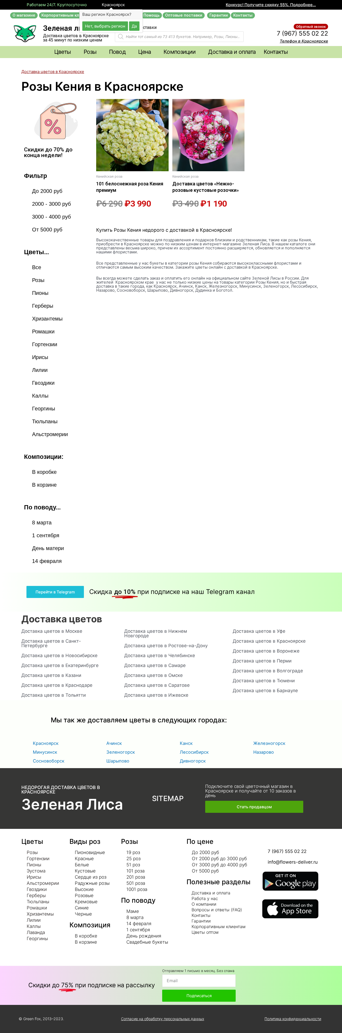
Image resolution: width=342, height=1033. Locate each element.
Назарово (263, 752)
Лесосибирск (194, 752)
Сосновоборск (48, 761)
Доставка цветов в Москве (51, 631)
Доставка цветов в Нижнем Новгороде (155, 633)
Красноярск (113, 5)
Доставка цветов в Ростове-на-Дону (166, 645)
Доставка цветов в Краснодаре (56, 685)
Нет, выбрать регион (105, 25)
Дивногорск (193, 761)
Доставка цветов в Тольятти (53, 695)
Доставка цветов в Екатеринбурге (60, 665)
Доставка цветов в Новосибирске (59, 655)
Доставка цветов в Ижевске (156, 695)
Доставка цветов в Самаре (155, 665)
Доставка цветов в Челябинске (159, 655)
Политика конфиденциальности (293, 1018)
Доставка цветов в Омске (153, 675)
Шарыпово (117, 761)
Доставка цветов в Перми (262, 661)
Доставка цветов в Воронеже (266, 651)
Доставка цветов (61, 618)
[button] (24, 15)
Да (134, 25)
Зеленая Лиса (72, 804)
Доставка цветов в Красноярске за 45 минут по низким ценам (76, 38)
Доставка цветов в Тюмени (264, 680)
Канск (186, 743)
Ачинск (114, 743)
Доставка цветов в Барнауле (265, 690)
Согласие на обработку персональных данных (162, 1018)
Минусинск (45, 752)
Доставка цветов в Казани (51, 675)
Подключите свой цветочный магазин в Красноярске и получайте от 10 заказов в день (250, 791)
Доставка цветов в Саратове (157, 685)
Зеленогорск (120, 752)
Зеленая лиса (66, 28)
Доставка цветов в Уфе (259, 631)
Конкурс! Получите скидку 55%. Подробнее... (271, 4)
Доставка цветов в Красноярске (269, 641)
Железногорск (269, 743)
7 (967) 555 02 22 (302, 33)
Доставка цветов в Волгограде (268, 670)
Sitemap (168, 798)
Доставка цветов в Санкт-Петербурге (51, 643)
